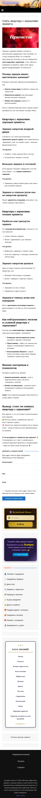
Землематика (10, 2)
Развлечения (20, 701)
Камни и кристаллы (20, 666)
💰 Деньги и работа (12, 605)
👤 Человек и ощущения (14, 574)
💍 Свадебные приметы (13, 579)
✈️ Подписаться (21, 554)
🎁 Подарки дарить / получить (16, 610)
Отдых (20, 706)
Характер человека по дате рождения (20, 717)
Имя (3, 473)
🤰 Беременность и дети (14, 625)
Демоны (20, 681)
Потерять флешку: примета (20, 737)
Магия (20, 656)
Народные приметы (20, 711)
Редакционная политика (21, 754)
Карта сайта (20, 795)
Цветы (20, 686)
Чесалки (20, 691)
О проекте (21, 767)
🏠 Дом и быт (9, 584)
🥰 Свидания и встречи (13, 615)
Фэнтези (20, 661)
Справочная (20, 696)
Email (4, 482)
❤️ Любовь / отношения (13, 620)
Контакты (21, 761)
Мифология (20, 676)
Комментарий (7, 462)
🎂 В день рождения (12, 600)
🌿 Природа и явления (13, 595)
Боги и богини (20, 671)
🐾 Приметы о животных (14, 589)
